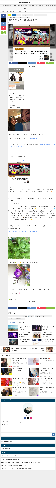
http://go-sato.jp (33, 138)
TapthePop (28, 17)
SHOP (33, 5)
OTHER (29, 5)
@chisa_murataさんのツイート (8, 441)
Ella (25, 465)
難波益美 (24, 15)
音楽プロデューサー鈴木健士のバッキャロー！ (12, 465)
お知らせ (14, 322)
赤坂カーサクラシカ (43, 15)
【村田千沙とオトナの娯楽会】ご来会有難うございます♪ (14, 468)
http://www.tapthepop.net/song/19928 (18, 160)
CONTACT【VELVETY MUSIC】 (6, 5)
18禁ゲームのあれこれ (6, 459)
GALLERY (20, 5)
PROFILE (15, 5)
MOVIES (25, 5)
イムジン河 (22, 17)
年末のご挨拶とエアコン (7, 455)
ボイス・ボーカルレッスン (40, 5)
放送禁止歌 (31, 15)
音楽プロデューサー (13, 17)
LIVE (9, 322)
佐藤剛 (36, 15)
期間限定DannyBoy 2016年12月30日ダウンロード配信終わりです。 (17, 462)
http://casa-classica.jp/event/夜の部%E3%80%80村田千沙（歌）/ (25, 231)
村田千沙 (19, 15)
